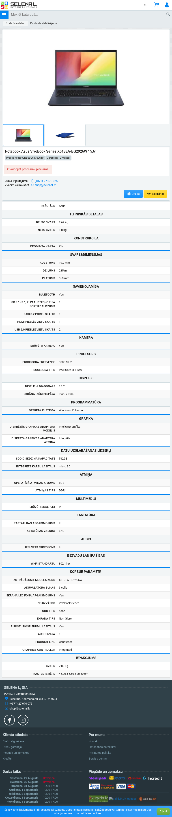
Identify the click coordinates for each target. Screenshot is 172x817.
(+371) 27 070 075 (46, 181)
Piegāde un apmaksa (16, 752)
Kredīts (7, 758)
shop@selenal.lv (45, 185)
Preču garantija (12, 747)
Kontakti (94, 741)
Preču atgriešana (13, 741)
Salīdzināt (157, 193)
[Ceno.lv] (147, 798)
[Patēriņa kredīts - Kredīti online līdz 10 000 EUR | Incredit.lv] (152, 779)
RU (145, 5)
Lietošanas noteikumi (102, 747)
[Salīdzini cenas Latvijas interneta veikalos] (98, 798)
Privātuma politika (100, 752)
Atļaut (163, 811)
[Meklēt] (168, 14)
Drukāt (135, 193)
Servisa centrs (98, 758)
